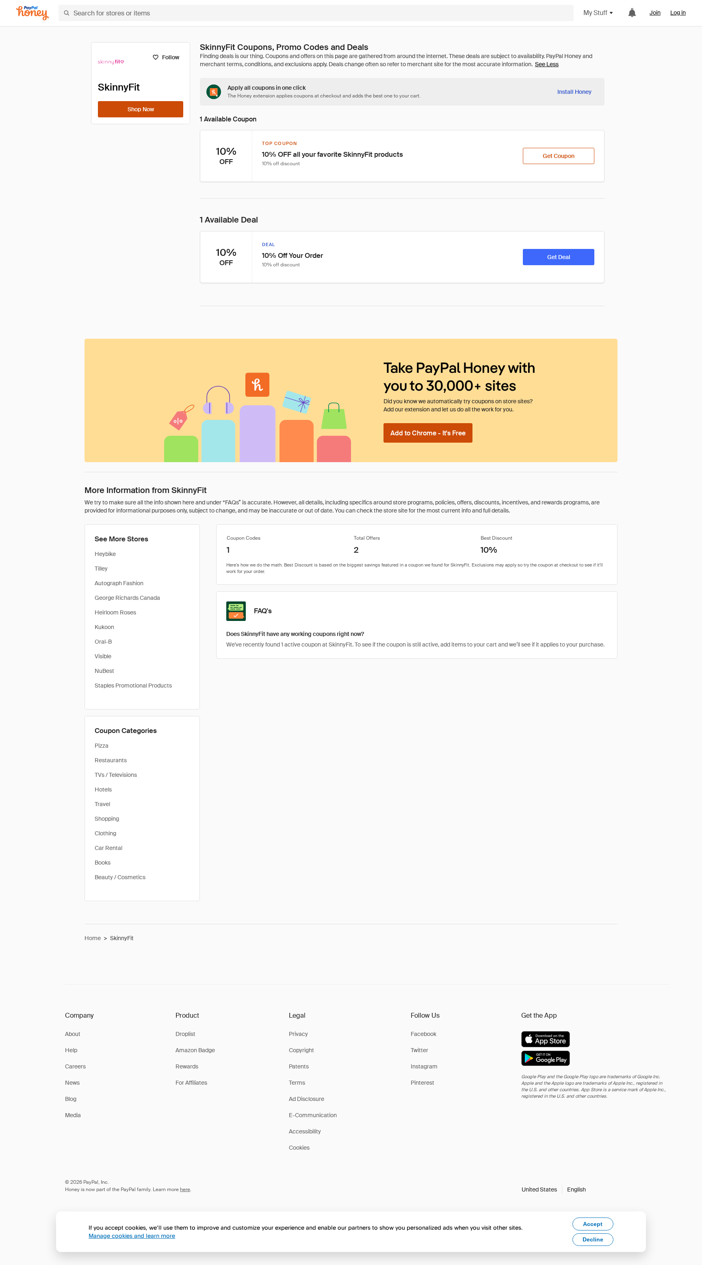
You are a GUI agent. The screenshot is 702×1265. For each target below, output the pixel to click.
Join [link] (655, 12)
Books (102, 862)
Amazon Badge (195, 1050)
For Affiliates (191, 1082)
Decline (593, 1239)
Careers (75, 1066)
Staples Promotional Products (133, 685)
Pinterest (422, 1082)
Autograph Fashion (119, 583)
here (185, 1189)
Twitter (419, 1050)
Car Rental (108, 848)
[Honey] (32, 13)
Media (73, 1115)
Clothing (105, 833)
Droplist (185, 1034)
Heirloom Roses (115, 612)
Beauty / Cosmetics (120, 877)
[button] (554, 1189)
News (72, 1082)
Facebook (423, 1034)
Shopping (107, 818)
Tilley (101, 568)
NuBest (104, 671)
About (72, 1034)
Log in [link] (678, 12)
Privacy (298, 1034)
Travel (102, 804)
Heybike (105, 554)
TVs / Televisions (116, 774)
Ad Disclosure (306, 1099)
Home (92, 938)
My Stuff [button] (595, 13)
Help (71, 1050)
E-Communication (313, 1115)
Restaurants (111, 760)
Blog (70, 1099)
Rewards (187, 1066)
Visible (103, 656)
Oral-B (103, 641)
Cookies (299, 1147)
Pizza (101, 745)
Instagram (424, 1066)
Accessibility (305, 1131)
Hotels (103, 789)
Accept (592, 1224)
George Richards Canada (127, 597)
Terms (297, 1082)
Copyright (301, 1050)
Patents (299, 1066)
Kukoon (104, 627)
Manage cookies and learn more (132, 1235)
